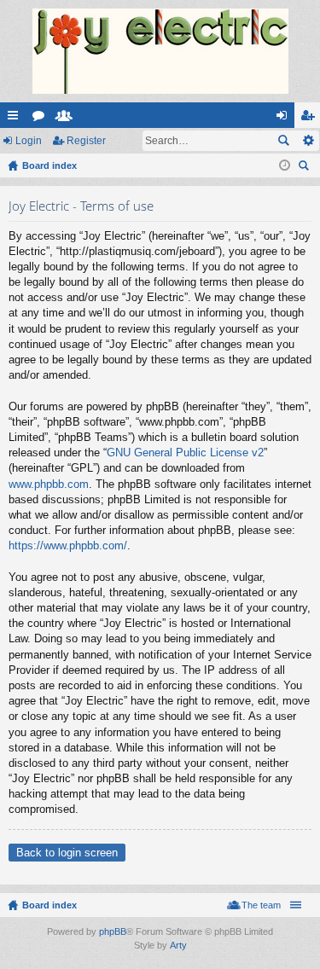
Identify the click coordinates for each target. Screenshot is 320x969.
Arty (178, 945)
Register (86, 141)
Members (67, 118)
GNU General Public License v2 (185, 452)
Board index (49, 905)
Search (283, 141)
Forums (41, 118)
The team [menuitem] (261, 905)
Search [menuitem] (305, 167)
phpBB (112, 931)
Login (28, 141)
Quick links (16, 118)
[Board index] (160, 51)
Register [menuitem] (310, 118)
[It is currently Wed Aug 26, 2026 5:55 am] (284, 165)
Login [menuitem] (285, 118)
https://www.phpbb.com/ (68, 545)
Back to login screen (67, 852)
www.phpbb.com (49, 484)
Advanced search (307, 141)
